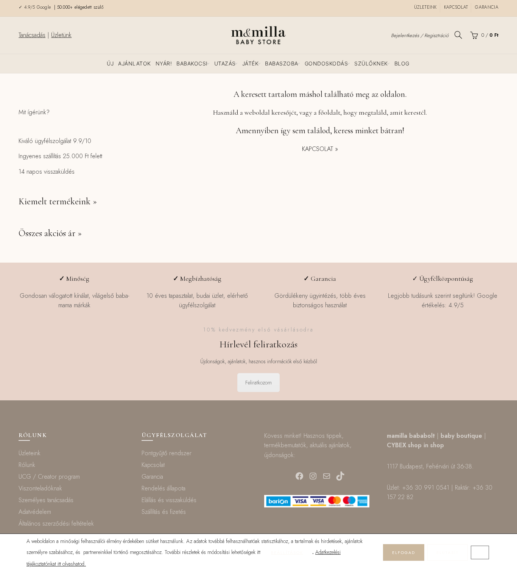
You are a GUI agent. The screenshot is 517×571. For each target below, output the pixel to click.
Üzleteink (425, 7)
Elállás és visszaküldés (169, 500)
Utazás (225, 63)
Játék (250, 63)
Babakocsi (192, 63)
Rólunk (27, 465)
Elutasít (447, 552)
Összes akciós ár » (50, 233)
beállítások (287, 552)
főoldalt (329, 112)
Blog (402, 63)
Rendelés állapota (163, 488)
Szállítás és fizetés (164, 511)
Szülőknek (371, 63)
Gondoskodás (326, 63)
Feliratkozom (258, 382)
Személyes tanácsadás (46, 500)
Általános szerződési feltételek (56, 523)
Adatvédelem (35, 511)
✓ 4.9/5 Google (36, 7)
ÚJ (110, 63)
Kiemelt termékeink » (58, 201)
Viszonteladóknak (40, 488)
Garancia (486, 7)
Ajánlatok (134, 63)
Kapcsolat (456, 7)
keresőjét (283, 112)
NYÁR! (164, 63)
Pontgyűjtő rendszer (167, 453)
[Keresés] (458, 34)
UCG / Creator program (49, 476)
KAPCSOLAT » (320, 149)
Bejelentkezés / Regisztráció (419, 35)
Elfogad (403, 552)
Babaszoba (281, 63)
